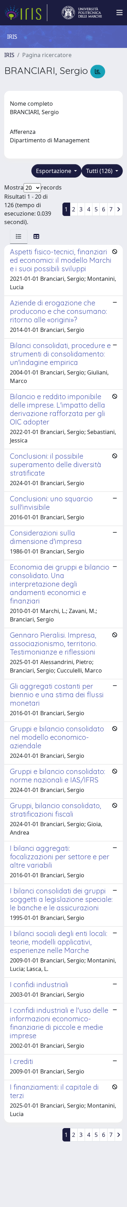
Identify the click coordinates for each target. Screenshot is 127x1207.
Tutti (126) (100, 171)
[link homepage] (25, 12)
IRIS (9, 55)
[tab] (19, 236)
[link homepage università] (82, 12)
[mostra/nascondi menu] (119, 12)
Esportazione (54, 171)
